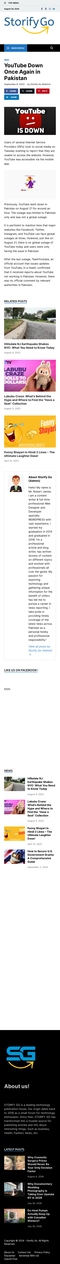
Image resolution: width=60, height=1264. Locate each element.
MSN (7, 689)
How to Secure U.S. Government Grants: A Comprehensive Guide (41, 856)
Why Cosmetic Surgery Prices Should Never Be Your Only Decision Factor (40, 1164)
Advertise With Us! (29, 1255)
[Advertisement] (30, 732)
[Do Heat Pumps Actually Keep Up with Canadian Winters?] (14, 1210)
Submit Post (10, 1258)
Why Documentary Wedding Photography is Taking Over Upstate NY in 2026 (41, 1190)
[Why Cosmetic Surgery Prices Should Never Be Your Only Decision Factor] (14, 1157)
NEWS (6, 59)
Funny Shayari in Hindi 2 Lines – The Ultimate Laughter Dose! (40, 833)
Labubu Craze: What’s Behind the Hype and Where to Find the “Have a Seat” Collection (29, 400)
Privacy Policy (42, 1252)
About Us (9, 1252)
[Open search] (51, 48)
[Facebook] (42, 9)
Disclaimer (9, 1255)
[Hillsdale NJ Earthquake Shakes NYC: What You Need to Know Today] (30, 324)
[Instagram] (50, 9)
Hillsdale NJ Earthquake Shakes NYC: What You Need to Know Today (41, 783)
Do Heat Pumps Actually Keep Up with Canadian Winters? (39, 1215)
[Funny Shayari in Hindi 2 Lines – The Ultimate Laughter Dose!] (30, 432)
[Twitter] (46, 9)
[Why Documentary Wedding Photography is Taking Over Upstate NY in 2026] (14, 1184)
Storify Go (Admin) (40, 84)
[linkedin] (54, 9)
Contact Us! (24, 1252)
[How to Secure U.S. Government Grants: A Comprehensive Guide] (14, 851)
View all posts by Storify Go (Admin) (40, 650)
